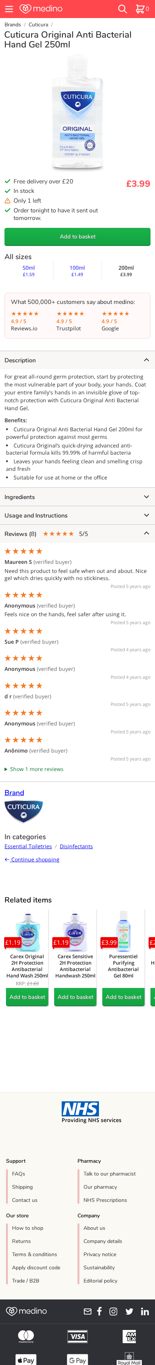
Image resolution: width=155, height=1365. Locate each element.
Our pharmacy (100, 1187)
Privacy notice (100, 1254)
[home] (55, 9)
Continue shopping (34, 859)
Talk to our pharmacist (110, 1173)
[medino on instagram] (111, 1311)
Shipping (22, 1187)
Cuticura (38, 24)
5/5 (46, 534)
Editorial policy (100, 1280)
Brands (13, 24)
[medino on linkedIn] (143, 1311)
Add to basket (78, 236)
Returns (21, 1241)
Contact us (25, 1200)
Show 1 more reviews (37, 769)
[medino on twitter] (127, 1311)
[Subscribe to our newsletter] (85, 1311)
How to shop (27, 1228)
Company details (103, 1241)
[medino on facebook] (97, 1311)
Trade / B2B (25, 1280)
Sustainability (99, 1267)
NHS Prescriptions (105, 1200)
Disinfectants (76, 846)
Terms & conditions (34, 1254)
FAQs (18, 1173)
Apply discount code (36, 1267)
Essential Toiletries (28, 846)
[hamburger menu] (9, 9)
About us (94, 1228)
